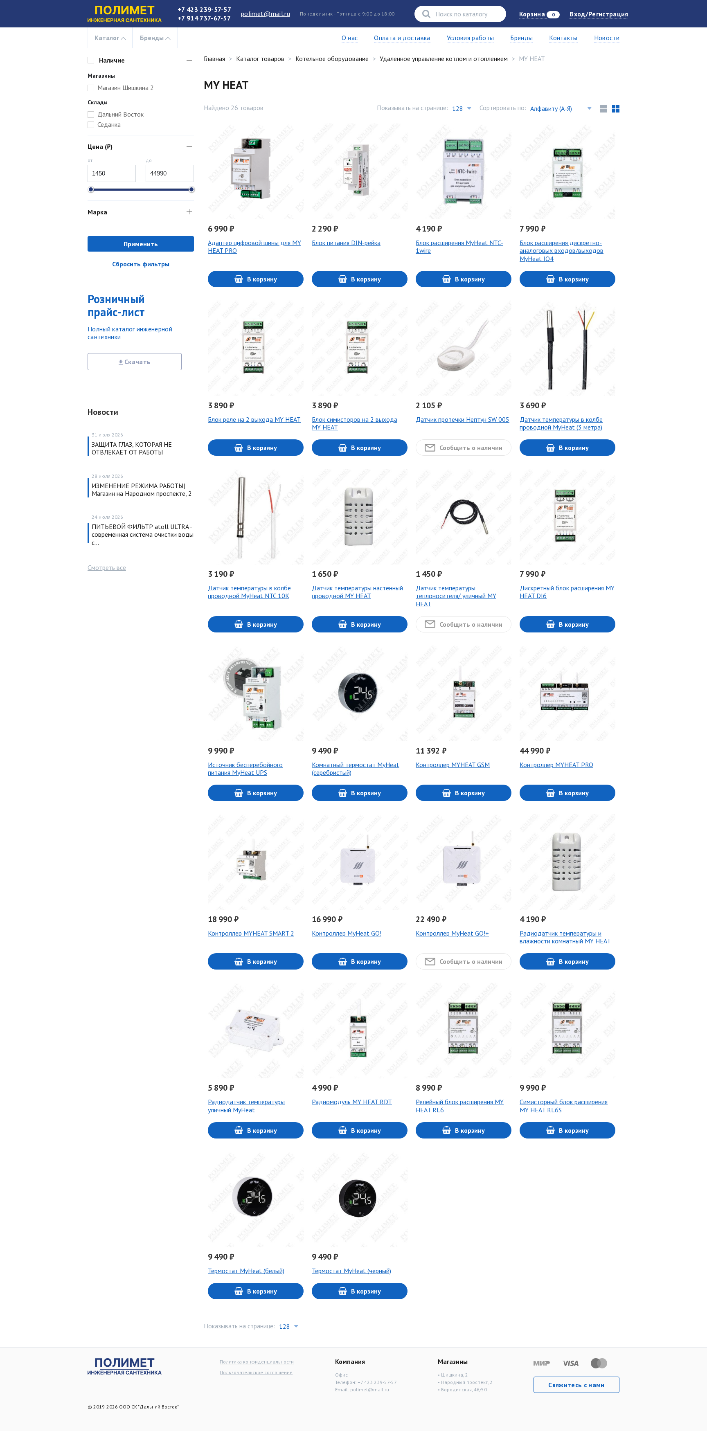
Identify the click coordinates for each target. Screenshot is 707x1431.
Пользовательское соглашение (256, 1372)
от (90, 160)
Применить (141, 244)
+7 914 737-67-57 (204, 18)
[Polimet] (125, 1365)
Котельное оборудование (332, 58)
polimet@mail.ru (265, 13)
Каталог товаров (260, 58)
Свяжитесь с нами (576, 1385)
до (149, 160)
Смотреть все (107, 567)
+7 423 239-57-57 (204, 9)
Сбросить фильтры (140, 264)
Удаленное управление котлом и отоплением (444, 58)
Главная (214, 58)
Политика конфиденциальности (257, 1362)
